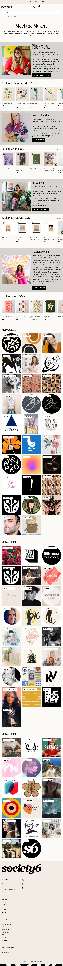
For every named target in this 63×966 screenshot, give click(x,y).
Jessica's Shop (39, 288)
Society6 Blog (5, 919)
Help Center (4, 899)
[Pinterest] (23, 884)
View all (59, 84)
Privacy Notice (5, 937)
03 (13, 313)
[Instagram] (23, 880)
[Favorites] (34, 7)
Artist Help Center (6, 932)
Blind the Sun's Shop (42, 75)
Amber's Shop (39, 140)
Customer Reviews (6, 922)
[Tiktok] (23, 887)
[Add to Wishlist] (4, 89)
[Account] (30, 7)
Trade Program (5, 926)
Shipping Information (6, 902)
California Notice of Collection (8, 942)
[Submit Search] (4, 12)
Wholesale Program (6, 924)
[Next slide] (59, 97)
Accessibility (4, 949)
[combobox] (31, 12)
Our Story (4, 914)
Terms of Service (5, 945)
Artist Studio (4, 934)
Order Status (4, 906)
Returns (3, 904)
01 (4, 313)
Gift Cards (4, 909)
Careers (3, 917)
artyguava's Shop (41, 209)
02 (8, 313)
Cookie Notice (5, 940)
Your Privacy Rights (6, 952)
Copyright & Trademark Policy (8, 947)
